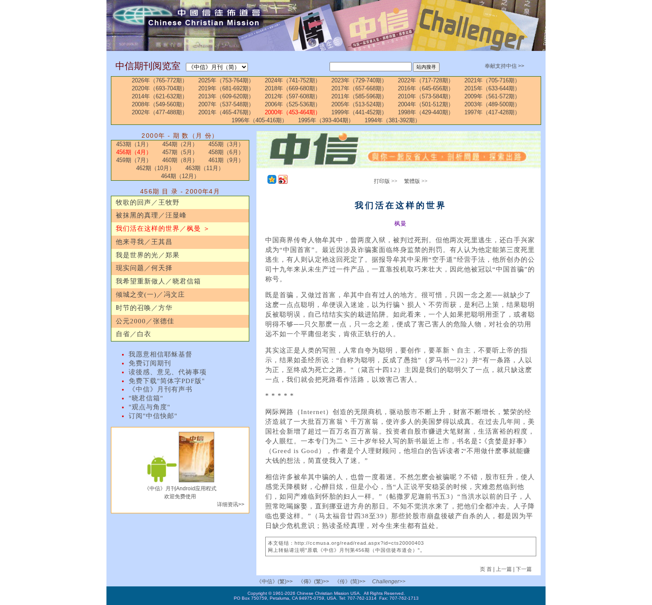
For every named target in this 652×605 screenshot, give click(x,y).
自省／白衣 (133, 333)
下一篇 (524, 569)
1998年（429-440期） (426, 112)
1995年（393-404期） (326, 120)
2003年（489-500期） (492, 104)
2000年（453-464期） (293, 112)
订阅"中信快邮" (153, 415)
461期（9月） (226, 160)
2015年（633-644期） (492, 88)
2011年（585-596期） (359, 96)
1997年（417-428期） (492, 112)
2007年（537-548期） (226, 104)
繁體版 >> (416, 181)
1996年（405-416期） (259, 120)
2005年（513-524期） (359, 104)
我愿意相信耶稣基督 (160, 354)
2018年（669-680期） (293, 88)
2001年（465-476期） (226, 112)
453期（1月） (134, 144)
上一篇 (504, 569)
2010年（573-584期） (426, 96)
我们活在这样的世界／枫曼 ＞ (163, 228)
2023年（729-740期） (359, 80)
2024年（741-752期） (293, 80)
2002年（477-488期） (160, 112)
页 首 (486, 569)
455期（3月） (226, 144)
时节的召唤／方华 (144, 307)
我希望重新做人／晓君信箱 (158, 281)
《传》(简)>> (349, 581)
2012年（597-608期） (293, 96)
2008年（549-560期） (160, 104)
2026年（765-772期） (160, 80)
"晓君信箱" (146, 398)
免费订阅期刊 (150, 363)
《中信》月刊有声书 (160, 389)
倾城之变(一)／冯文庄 (150, 294)
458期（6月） (226, 152)
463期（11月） (204, 168)
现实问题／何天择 (144, 267)
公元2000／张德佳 (145, 321)
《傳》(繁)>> (313, 581)
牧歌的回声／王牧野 (148, 202)
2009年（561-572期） (492, 96)
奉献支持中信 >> (504, 66)
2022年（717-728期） (426, 80)
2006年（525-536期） (293, 104)
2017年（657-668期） (359, 88)
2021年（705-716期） (492, 80)
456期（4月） (134, 152)
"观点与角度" (149, 407)
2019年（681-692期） (226, 88)
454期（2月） (180, 144)
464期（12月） (180, 176)
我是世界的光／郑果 (148, 255)
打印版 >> (385, 181)
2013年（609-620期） (226, 96)
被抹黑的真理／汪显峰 (151, 215)
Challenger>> (388, 581)
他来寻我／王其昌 (144, 241)
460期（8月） (180, 160)
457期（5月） (180, 152)
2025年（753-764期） (226, 80)
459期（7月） (134, 160)
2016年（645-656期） (426, 88)
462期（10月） (155, 168)
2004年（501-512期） (426, 104)
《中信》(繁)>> (274, 581)
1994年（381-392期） (392, 120)
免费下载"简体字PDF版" (167, 380)
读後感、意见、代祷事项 (168, 372)
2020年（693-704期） (160, 88)
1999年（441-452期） (359, 112)
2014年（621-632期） (160, 96)
